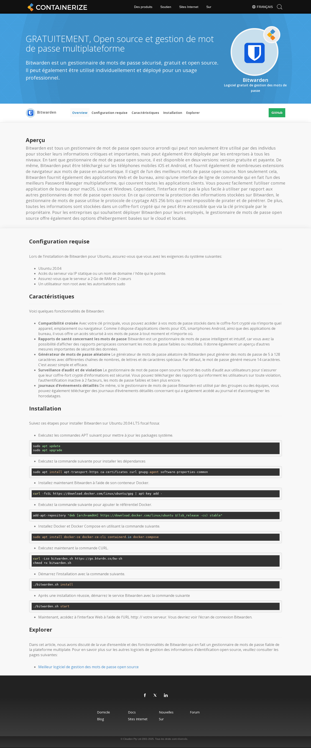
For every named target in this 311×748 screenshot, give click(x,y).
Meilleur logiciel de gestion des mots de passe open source (88, 666)
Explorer (193, 112)
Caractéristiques (145, 112)
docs (132, 712)
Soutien (165, 7)
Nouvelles (166, 712)
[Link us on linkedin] (166, 695)
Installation (172, 112)
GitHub (277, 112)
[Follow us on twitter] (155, 695)
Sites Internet (188, 7)
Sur (208, 7)
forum (195, 712)
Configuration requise (109, 112)
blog (100, 719)
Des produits (143, 7)
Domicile (103, 712)
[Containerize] (56, 7)
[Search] (279, 7)
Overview (79, 112)
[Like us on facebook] (145, 695)
